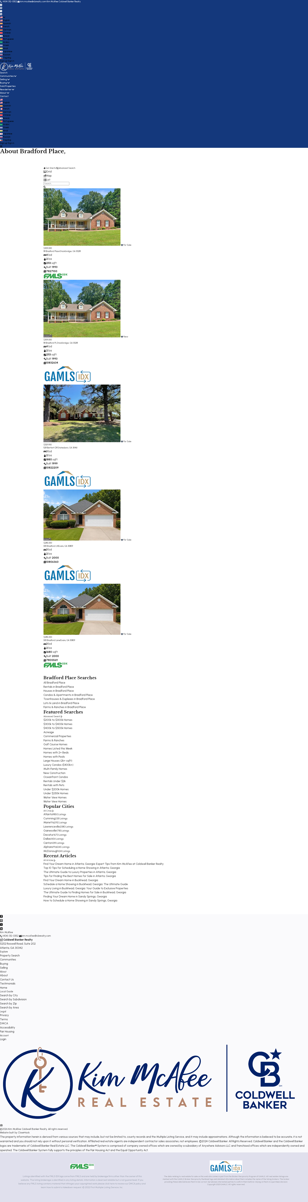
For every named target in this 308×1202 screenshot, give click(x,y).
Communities (7, 76)
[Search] (44, 186)
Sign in (11, 61)
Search (4, 72)
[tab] (154, 172)
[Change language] (2, 17)
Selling (3, 79)
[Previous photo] (47, 217)
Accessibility (7, 1027)
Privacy (4, 1015)
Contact (4, 96)
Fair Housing (7, 1031)
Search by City (9, 995)
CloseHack (24, 1132)
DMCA (4, 1023)
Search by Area (9, 1007)
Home (3, 987)
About (3, 93)
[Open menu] (1, 146)
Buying (3, 82)
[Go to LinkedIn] (1, 14)
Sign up (3, 61)
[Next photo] (260, 217)
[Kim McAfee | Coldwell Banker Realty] (149, 1121)
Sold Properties (8, 86)
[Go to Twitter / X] (1, 11)
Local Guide (6, 991)
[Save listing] (122, 245)
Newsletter (5, 89)
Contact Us (7, 979)
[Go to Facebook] (1, 5)
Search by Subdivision (13, 999)
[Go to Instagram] (1, 8)
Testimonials (7, 983)
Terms (4, 1019)
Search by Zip (8, 1003)
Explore (4, 951)
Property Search (10, 955)
